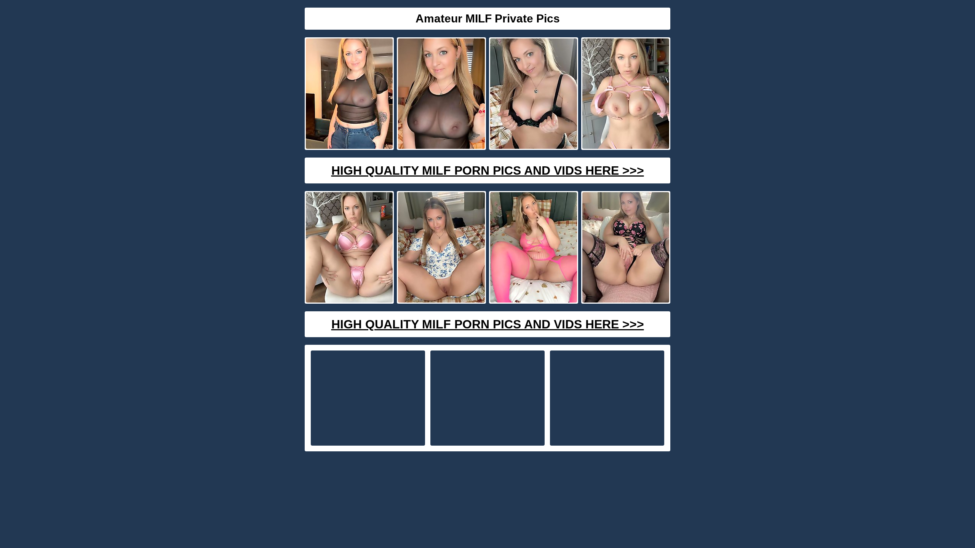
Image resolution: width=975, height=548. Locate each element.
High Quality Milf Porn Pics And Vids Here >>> (487, 170)
